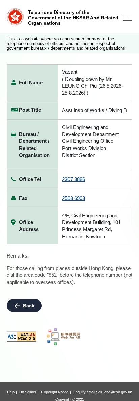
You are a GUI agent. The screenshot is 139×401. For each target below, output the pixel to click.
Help (11, 392)
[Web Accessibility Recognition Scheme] (63, 336)
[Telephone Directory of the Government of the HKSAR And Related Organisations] (15, 16)
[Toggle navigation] (127, 17)
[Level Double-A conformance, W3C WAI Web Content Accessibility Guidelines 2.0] (21, 336)
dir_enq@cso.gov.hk (115, 392)
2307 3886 (73, 179)
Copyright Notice (54, 392)
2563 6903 (73, 198)
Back (28, 305)
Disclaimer (27, 392)
